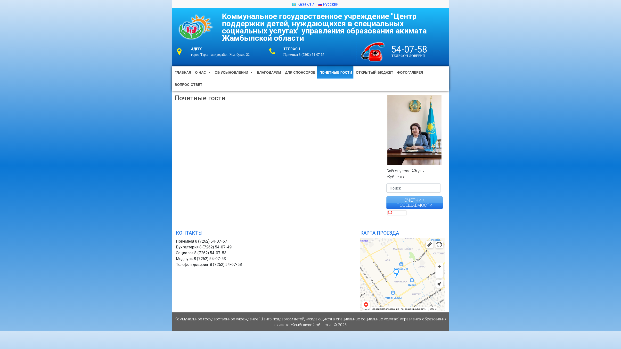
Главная (183, 72)
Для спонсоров (300, 72)
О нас (200, 72)
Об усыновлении (231, 72)
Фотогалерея (410, 72)
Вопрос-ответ (188, 85)
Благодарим (269, 72)
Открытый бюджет (374, 72)
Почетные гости (335, 72)
